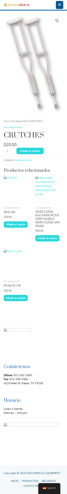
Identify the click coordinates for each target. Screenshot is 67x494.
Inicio (6, 121)
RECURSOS (49, 481)
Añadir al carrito (30, 151)
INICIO (15, 481)
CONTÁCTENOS (34, 486)
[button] (57, 20)
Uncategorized (19, 121)
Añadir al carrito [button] (16, 224)
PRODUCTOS (30, 481)
